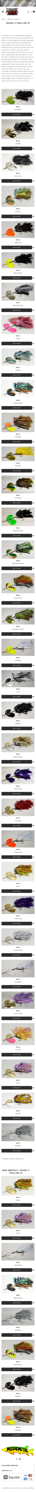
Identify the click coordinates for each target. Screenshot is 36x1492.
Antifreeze (18, 109)
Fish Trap (18, 466)
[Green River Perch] (18, 549)
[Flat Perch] (18, 484)
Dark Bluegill (18, 403)
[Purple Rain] (18, 905)
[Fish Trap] (18, 453)
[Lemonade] (18, 647)
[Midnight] (18, 710)
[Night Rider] (18, 775)
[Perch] (18, 871)
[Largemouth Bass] (18, 616)
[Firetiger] (18, 422)
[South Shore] (18, 1000)
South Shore (18, 1013)
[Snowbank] (18, 968)
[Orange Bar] (18, 839)
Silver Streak (18, 950)
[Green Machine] (18, 517)
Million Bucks (18, 757)
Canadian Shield (18, 305)
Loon (18, 692)
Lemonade (18, 660)
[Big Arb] (18, 129)
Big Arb (18, 144)
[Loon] (18, 678)
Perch (18, 886)
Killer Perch (18, 598)
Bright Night (18, 273)
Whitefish (18, 1146)
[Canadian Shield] (18, 292)
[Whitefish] (18, 1132)
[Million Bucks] (18, 742)
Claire (18, 339)
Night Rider (18, 789)
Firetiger (18, 437)
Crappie (18, 370)
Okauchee (18, 821)
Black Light (18, 176)
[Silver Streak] (18, 936)
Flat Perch (18, 498)
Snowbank (18, 982)
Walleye (18, 1113)
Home (4, 19)
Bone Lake (18, 243)
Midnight (18, 723)
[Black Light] (18, 162)
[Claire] (18, 324)
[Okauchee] (18, 807)
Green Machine (18, 531)
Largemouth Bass (18, 629)
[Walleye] (18, 1101)
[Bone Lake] (18, 229)
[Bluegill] (18, 196)
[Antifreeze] (18, 97)
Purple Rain (18, 919)
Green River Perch (18, 563)
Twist (18, 1083)
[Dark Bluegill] (18, 389)
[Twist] (18, 1068)
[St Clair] (18, 1034)
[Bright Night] (18, 260)
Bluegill (18, 211)
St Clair (18, 1050)
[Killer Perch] (18, 583)
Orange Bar (18, 852)
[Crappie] (18, 357)
